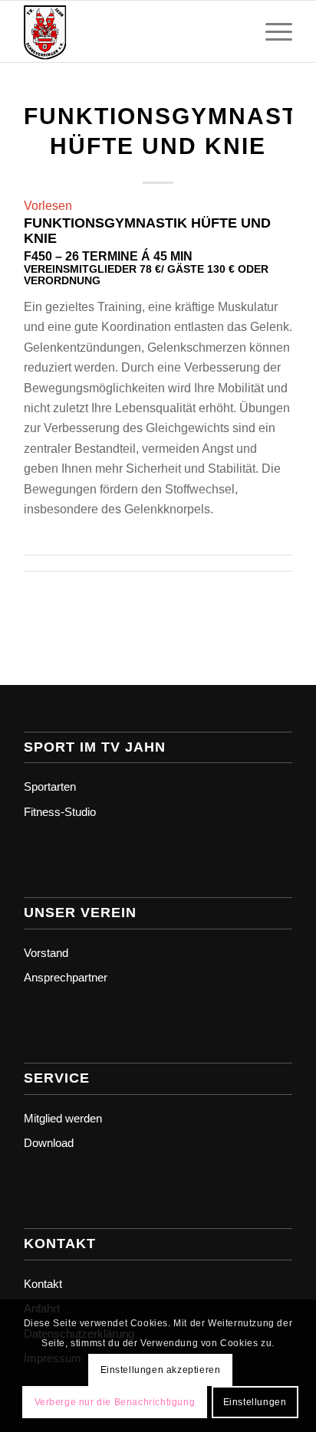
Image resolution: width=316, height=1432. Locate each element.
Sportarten (50, 786)
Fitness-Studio (60, 811)
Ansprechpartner (65, 977)
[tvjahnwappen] (131, 31)
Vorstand (46, 952)
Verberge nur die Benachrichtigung (115, 1402)
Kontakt (43, 1283)
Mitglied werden (63, 1118)
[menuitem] (271, 31)
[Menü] (271, 31)
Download (49, 1142)
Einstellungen (255, 1402)
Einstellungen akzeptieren (160, 1370)
